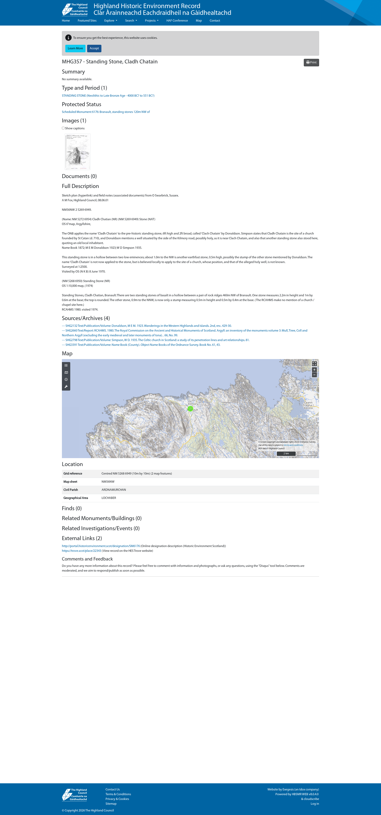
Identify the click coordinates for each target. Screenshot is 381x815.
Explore (109, 20)
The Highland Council (99, 810)
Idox (302, 789)
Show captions (74, 128)
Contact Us (113, 789)
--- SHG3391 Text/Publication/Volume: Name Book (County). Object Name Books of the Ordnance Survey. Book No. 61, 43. (141, 345)
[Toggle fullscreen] (314, 363)
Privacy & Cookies (117, 799)
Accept (94, 48)
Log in (315, 803)
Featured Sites (87, 20)
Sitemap (111, 803)
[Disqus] (190, 629)
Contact (215, 20)
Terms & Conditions (118, 794)
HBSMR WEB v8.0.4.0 (305, 794)
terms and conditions (293, 445)
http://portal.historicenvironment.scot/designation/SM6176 (101, 546)
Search (130, 20)
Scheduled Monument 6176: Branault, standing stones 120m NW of (106, 112)
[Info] (66, 379)
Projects (150, 20)
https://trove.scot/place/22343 (81, 551)
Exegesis (288, 789)
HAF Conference (177, 20)
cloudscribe (311, 799)
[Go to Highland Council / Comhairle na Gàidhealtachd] (74, 8)
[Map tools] (66, 387)
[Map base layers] (66, 373)
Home (66, 20)
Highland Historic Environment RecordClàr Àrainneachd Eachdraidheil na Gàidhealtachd (162, 9)
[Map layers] (66, 365)
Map (199, 20)
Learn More (75, 48)
